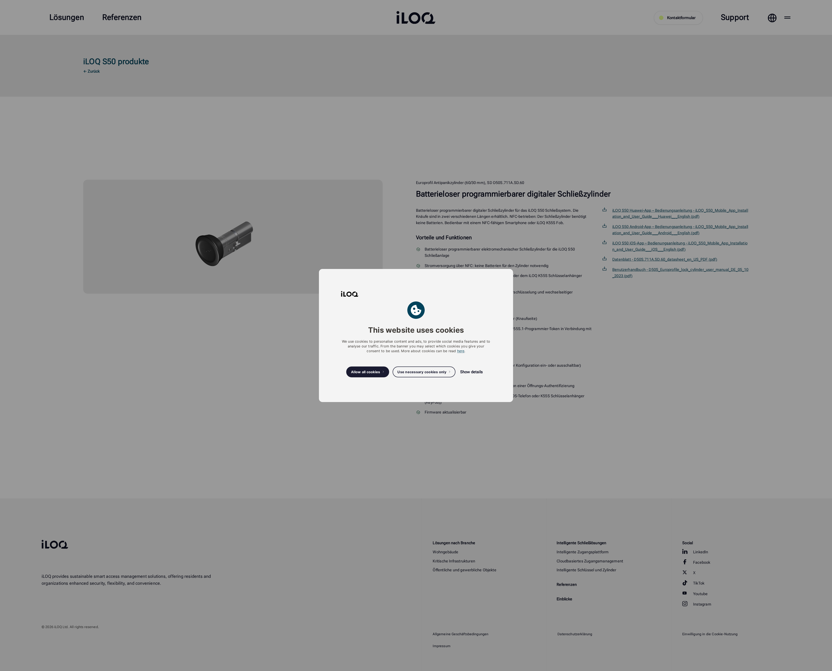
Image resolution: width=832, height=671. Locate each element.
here (461, 351)
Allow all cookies (365, 372)
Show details (471, 372)
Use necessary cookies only (421, 372)
